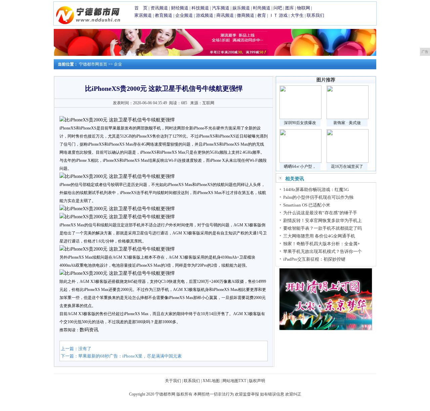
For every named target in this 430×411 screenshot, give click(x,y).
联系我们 (315, 15)
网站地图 (230, 380)
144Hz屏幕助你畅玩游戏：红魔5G (316, 189)
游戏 (283, 15)
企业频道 (184, 15)
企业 (118, 64)
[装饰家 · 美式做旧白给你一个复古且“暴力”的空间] (348, 117)
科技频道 (200, 7)
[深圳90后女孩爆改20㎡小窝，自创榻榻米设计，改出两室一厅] (300, 117)
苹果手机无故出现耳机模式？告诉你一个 (322, 251)
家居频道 (143, 15)
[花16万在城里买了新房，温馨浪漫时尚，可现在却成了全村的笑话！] (348, 161)
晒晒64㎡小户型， (300, 166)
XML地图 (211, 380)
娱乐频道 (241, 7)
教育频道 (163, 15)
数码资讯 (89, 329)
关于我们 (173, 380)
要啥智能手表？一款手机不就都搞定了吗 (322, 228)
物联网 (303, 7)
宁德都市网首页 (93, 64)
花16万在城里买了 (347, 166)
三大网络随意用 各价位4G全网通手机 (319, 235)
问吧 (277, 7)
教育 (261, 15)
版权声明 (257, 380)
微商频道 (245, 15)
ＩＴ (273, 15)
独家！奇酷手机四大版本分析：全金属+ (321, 243)
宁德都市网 (165, 394)
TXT (242, 380)
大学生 (297, 15)
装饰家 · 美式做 (347, 122)
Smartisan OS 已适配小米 (306, 205)
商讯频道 (225, 15)
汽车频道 (220, 7)
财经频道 (179, 7)
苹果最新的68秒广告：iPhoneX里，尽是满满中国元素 (130, 356)
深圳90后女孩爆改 (300, 122)
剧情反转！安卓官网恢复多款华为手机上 (322, 220)
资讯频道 (159, 7)
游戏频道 (204, 15)
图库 (289, 7)
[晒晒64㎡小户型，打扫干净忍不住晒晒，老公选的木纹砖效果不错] (300, 161)
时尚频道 (261, 7)
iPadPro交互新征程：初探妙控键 (314, 259)
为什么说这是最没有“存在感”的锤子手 (320, 212)
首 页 (140, 7)
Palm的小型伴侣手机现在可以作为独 (318, 197)
